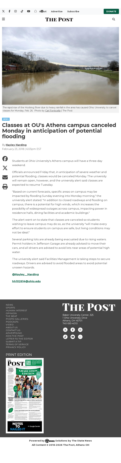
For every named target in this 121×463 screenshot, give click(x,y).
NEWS (6, 119)
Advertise (57, 11)
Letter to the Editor (19, 338)
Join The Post (14, 335)
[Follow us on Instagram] (80, 329)
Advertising (14, 333)
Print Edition (19, 355)
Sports (10, 307)
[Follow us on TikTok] (65, 336)
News (9, 304)
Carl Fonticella (52, 110)
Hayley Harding (16, 144)
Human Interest (16, 310)
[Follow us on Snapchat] (80, 336)
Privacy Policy (16, 347)
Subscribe (73, 11)
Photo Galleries (17, 319)
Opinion (11, 313)
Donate (111, 11)
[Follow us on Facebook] (72, 329)
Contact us (13, 330)
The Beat (11, 316)
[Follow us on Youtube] (72, 336)
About (42, 11)
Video (10, 324)
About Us (12, 327)
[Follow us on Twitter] (65, 329)
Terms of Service (17, 344)
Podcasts (12, 321)
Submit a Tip (13, 341)
